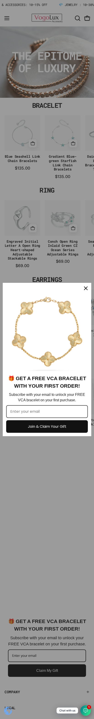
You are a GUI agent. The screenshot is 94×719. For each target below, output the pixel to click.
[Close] (85, 288)
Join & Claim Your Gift (47, 426)
